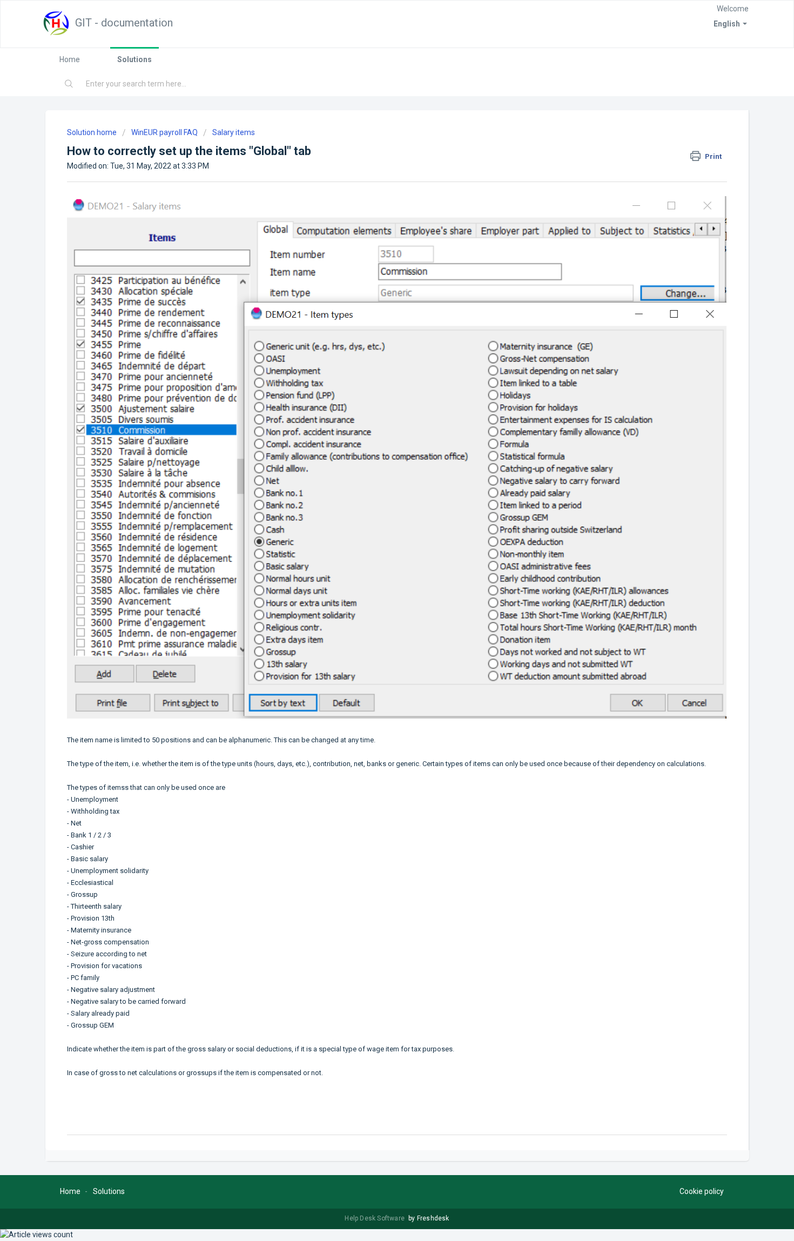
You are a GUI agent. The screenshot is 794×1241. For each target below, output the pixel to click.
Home (69, 59)
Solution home (92, 132)
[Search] (70, 84)
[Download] (377, 491)
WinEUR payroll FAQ (164, 132)
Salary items (233, 132)
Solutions (134, 59)
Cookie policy (701, 1191)
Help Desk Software (375, 1218)
